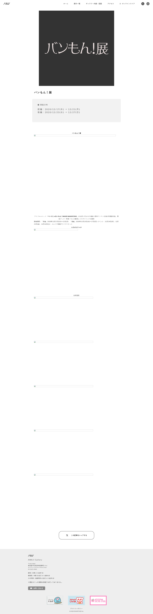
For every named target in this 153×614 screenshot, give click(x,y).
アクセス (110, 4)
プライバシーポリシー (76, 608)
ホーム (65, 4)
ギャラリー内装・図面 (94, 4)
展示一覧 (77, 4)
